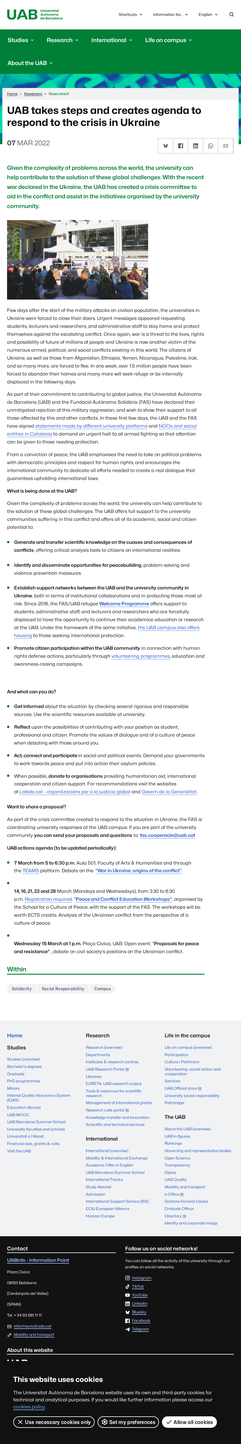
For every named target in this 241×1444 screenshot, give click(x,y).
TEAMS (31, 870)
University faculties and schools (36, 1129)
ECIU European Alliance (107, 1208)
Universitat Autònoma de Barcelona (35, 14)
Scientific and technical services (115, 1124)
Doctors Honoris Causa (186, 1201)
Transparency (177, 1165)
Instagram (141, 1278)
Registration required (48, 899)
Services (172, 1081)
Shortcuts (128, 14)
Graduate (15, 1073)
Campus (102, 988)
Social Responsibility (63, 988)
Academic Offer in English (109, 1165)
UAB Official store (184, 1089)
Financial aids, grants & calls (33, 1143)
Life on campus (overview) (188, 1047)
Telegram (140, 1329)
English (205, 16)
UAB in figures (177, 1136)
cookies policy (29, 1407)
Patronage (174, 1102)
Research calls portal (109, 1110)
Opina (170, 1172)
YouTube (140, 1295)
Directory (177, 1216)
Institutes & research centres (112, 1061)
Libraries (93, 1076)
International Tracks (104, 1179)
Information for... (168, 14)
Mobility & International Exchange (117, 1158)
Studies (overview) (23, 1059)
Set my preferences (132, 1422)
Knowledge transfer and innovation (117, 1117)
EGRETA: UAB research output (114, 1083)
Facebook (141, 1320)
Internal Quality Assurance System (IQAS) (39, 1097)
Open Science (177, 1158)
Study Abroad (98, 1186)
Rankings (173, 1143)
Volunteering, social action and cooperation (193, 1071)
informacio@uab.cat (32, 1326)
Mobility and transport (185, 1186)
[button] (165, 146)
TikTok (138, 1286)
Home (14, 1035)
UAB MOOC (18, 1114)
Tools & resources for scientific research (114, 1093)
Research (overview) (104, 1047)
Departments (98, 1054)
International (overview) (107, 1150)
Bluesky (139, 1312)
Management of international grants (119, 1102)
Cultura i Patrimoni (182, 1061)
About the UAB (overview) (188, 1128)
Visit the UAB (19, 1151)
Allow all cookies (193, 1422)
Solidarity (22, 988)
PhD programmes (23, 1081)
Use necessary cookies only (58, 1422)
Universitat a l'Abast (25, 1136)
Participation (176, 1054)
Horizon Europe (100, 1216)
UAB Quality (176, 1179)
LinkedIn (139, 1303)
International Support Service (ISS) (117, 1201)
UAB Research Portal (109, 1069)
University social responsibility (192, 1095)
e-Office (175, 1195)
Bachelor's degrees (24, 1066)
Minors (13, 1088)
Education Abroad (24, 1107)
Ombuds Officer (179, 1208)
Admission (95, 1194)
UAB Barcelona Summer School (36, 1121)
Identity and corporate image (191, 1223)
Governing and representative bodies (198, 1150)
